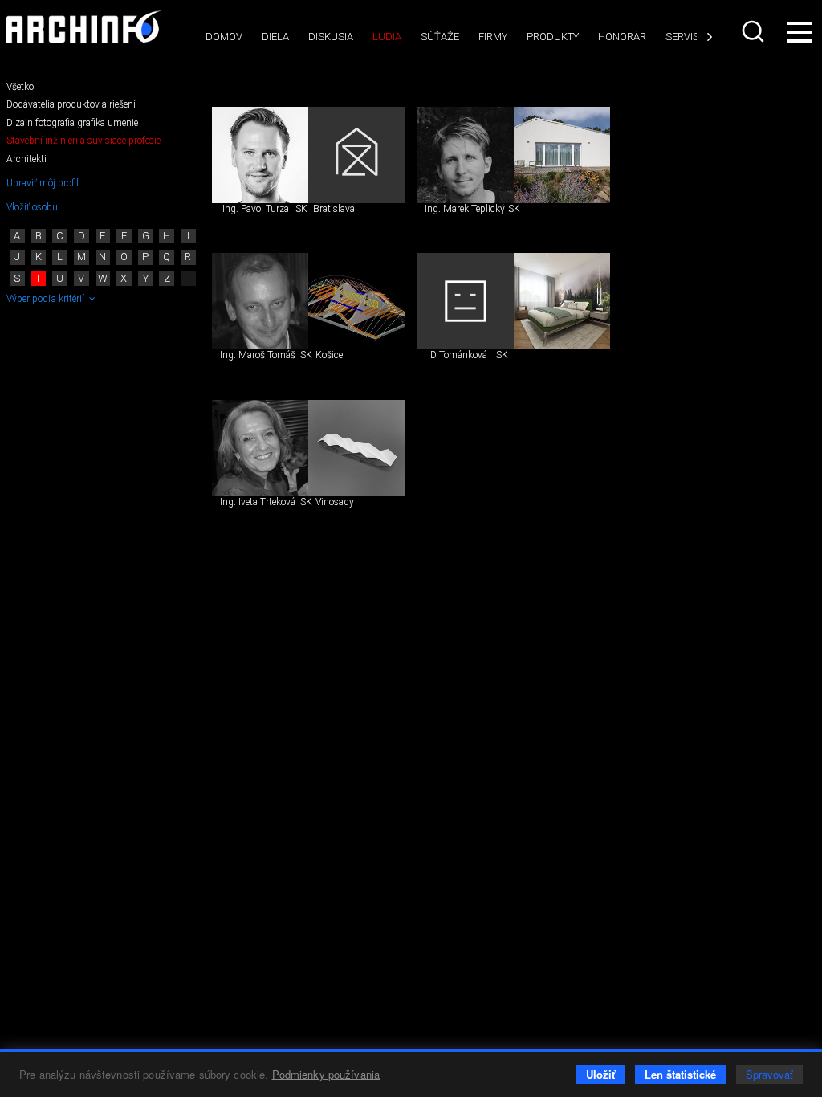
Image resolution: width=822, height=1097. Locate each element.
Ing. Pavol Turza (255, 208)
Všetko (20, 86)
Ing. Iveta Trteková (257, 502)
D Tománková (458, 355)
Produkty (553, 37)
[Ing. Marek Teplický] (465, 155)
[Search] (753, 31)
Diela (275, 37)
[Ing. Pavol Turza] (260, 155)
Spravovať (769, 1074)
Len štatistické (680, 1074)
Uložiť (600, 1074)
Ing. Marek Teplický (465, 208)
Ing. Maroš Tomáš (257, 355)
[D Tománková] (465, 301)
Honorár (622, 37)
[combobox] (753, 31)
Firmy (492, 37)
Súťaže (440, 37)
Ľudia (386, 37)
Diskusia (330, 37)
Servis (682, 37)
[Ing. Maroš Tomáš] (260, 301)
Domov (224, 37)
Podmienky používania (326, 1074)
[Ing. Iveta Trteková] (260, 448)
